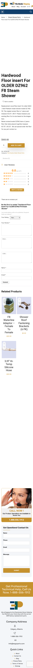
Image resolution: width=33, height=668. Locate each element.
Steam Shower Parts (14, 17)
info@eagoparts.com (16, 644)
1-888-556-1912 (20, 592)
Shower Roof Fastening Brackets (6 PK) (24, 323)
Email (3, 275)
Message (6, 554)
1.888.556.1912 (16, 520)
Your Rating (5, 217)
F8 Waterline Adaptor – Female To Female (9, 324)
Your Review (5, 223)
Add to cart (16, 145)
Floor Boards (10, 153)
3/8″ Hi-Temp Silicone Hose (8, 366)
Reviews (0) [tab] (6, 158)
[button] (2, 11)
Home (3, 17)
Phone (5, 540)
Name (3, 268)
